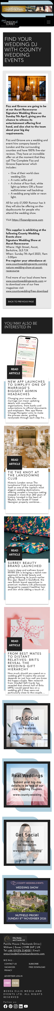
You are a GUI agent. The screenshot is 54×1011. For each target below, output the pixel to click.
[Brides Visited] (27, 9)
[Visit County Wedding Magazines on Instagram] (16, 1006)
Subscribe (34, 964)
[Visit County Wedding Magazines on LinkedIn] (21, 1006)
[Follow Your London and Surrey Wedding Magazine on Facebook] (27, 726)
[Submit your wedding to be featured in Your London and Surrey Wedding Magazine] (27, 784)
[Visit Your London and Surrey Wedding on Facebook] (6, 1006)
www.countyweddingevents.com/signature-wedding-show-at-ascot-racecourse (26, 267)
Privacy (8, 970)
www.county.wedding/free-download (27, 291)
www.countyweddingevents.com (24, 281)
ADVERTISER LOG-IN (13, 976)
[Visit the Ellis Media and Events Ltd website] (15, 939)
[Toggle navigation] (48, 22)
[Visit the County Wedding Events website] (8, 983)
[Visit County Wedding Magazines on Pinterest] (11, 1006)
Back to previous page (21, 302)
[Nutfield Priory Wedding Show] (27, 901)
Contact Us (10, 964)
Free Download (37, 967)
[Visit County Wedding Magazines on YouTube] (26, 1006)
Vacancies (9, 967)
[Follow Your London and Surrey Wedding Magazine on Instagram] (27, 843)
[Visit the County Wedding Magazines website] (15, 983)
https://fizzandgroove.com (27, 220)
